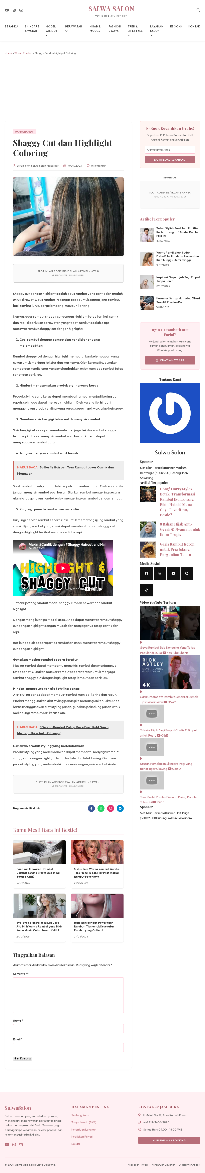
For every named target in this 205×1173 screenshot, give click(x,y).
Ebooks (176, 26)
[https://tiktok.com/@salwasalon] (146, 590)
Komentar (21, 974)
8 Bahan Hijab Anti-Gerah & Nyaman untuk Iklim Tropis (180, 529)
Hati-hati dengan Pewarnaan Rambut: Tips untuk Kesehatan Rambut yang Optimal (94, 926)
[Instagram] (14, 10)
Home (8, 53)
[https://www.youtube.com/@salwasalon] (173, 573)
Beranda (11, 26)
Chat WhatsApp (172, 360)
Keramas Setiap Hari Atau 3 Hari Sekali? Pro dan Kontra (178, 300)
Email (18, 1039)
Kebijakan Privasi (82, 1136)
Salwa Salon (111, 8)
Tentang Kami (80, 1115)
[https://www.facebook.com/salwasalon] (146, 573)
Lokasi (75, 1144)
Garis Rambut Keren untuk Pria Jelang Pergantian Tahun (177, 549)
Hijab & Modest (96, 29)
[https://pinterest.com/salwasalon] (187, 573)
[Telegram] (120, 808)
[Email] (21, 10)
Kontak (194, 26)
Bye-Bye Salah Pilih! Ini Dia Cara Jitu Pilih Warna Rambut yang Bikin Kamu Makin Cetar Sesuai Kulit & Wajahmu (39, 928)
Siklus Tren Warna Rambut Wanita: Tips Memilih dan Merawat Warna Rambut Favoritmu (97, 872)
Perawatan (73, 26)
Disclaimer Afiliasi (189, 1164)
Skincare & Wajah (32, 29)
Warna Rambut (23, 53)
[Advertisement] (102, 88)
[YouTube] (7, 10)
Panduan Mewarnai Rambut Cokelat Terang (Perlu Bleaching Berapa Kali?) (38, 872)
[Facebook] (91, 808)
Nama (18, 1020)
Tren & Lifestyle (135, 29)
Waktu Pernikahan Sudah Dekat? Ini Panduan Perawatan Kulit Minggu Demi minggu (177, 256)
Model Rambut (51, 29)
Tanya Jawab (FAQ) (83, 1122)
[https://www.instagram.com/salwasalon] (160, 573)
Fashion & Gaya (115, 29)
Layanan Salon (157, 29)
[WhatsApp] (101, 808)
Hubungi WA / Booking (169, 1140)
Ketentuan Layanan (83, 1129)
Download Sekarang (170, 159)
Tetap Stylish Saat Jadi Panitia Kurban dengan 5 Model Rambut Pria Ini (178, 232)
